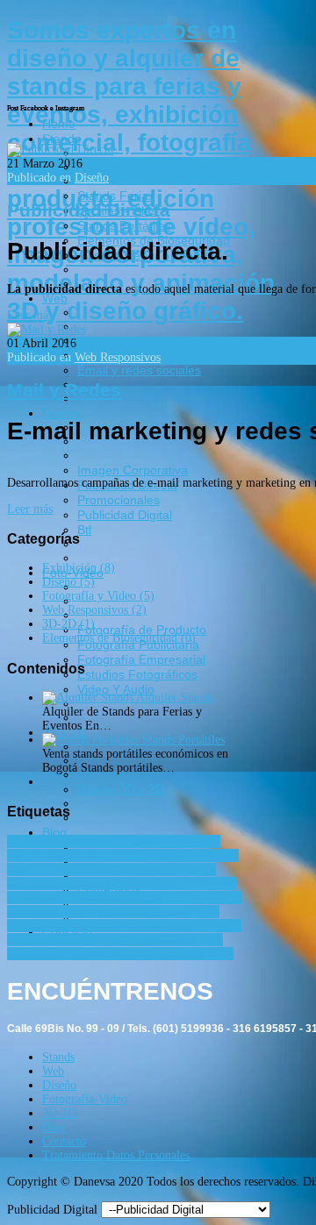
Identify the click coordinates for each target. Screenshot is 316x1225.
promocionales (45, 925)
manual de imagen (99, 911)
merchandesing (182, 911)
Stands (58, 1057)
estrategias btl (96, 883)
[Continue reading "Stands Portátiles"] (92, 739)
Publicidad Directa (88, 210)
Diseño (92, 177)
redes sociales (162, 939)
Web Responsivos (118, 357)
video (137, 953)
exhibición (159, 883)
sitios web (95, 953)
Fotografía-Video (84, 1099)
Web (53, 1071)
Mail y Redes (64, 390)
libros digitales (205, 897)
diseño (223, 855)
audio (133, 841)
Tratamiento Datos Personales (116, 1155)
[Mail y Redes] (46, 329)
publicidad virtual (81, 939)
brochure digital (86, 855)
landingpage (137, 897)
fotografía (211, 883)
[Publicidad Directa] (60, 149)
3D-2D (59, 1113)
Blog (54, 1127)
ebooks (85, 869)
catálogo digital (167, 855)
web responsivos (193, 953)
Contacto (64, 1141)
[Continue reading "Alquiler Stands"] (89, 697)
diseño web (36, 869)
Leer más (30, 315)
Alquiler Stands (174, 697)
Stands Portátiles (183, 739)
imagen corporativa (56, 897)
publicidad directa (129, 925)
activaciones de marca (62, 841)
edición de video (146, 869)
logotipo (29, 911)
